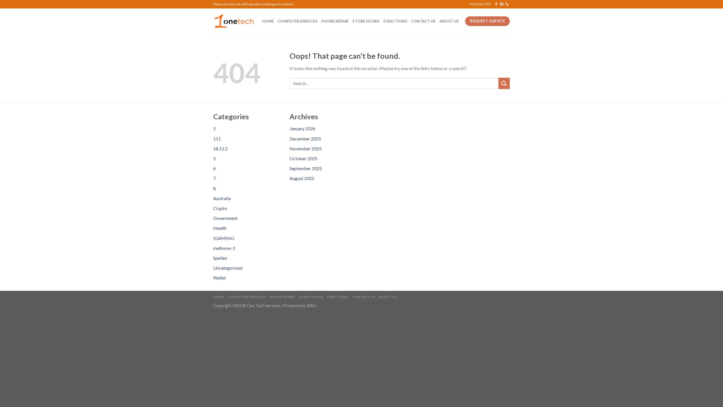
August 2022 (301, 178)
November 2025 (305, 148)
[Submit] (504, 83)
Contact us (423, 21)
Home (268, 21)
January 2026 (302, 128)
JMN (310, 305)
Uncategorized (227, 267)
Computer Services (297, 21)
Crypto (220, 208)
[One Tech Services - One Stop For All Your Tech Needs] (233, 21)
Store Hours (366, 21)
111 (217, 138)
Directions (395, 21)
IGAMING (223, 238)
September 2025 (305, 168)
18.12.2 (220, 148)
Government (225, 218)
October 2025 (303, 158)
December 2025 (305, 138)
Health (220, 228)
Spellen (220, 258)
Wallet (219, 277)
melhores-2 (224, 248)
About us (449, 21)
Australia (222, 198)
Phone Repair (335, 21)
